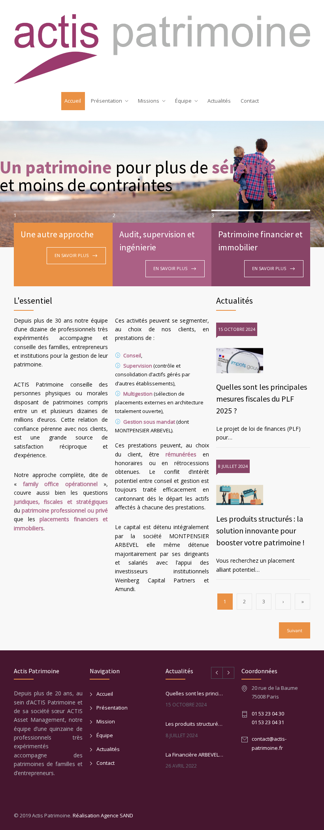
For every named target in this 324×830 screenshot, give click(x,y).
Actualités (219, 100)
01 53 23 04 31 (268, 722)
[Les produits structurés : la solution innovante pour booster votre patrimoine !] (263, 495)
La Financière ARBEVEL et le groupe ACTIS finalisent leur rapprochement (195, 754)
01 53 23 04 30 (268, 713)
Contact (250, 100)
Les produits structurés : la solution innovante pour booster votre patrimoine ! (260, 530)
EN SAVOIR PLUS (72, 255)
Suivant (294, 630)
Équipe (183, 100)
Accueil (72, 100)
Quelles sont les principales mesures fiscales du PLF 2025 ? (261, 398)
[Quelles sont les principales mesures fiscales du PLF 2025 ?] (263, 360)
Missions (148, 100)
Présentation (106, 100)
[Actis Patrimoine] (162, 47)
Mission (105, 721)
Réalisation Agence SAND (103, 815)
